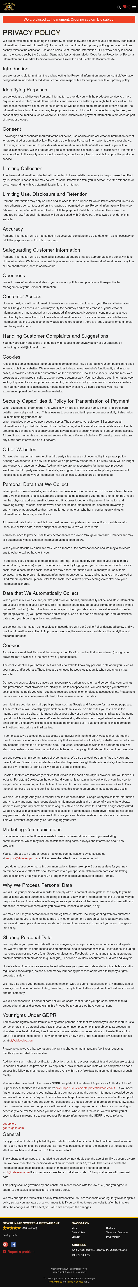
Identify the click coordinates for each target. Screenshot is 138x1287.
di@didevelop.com (21, 1040)
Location (76, 1236)
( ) (128, 6)
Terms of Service (75, 1281)
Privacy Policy (113, 1236)
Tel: (81, 1254)
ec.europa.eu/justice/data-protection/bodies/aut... (86, 1088)
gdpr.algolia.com (13, 1128)
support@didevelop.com (21, 858)
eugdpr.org (9, 1123)
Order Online (78, 1232)
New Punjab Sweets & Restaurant (31, 1223)
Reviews (110, 1228)
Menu (74, 1228)
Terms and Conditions (117, 1232)
